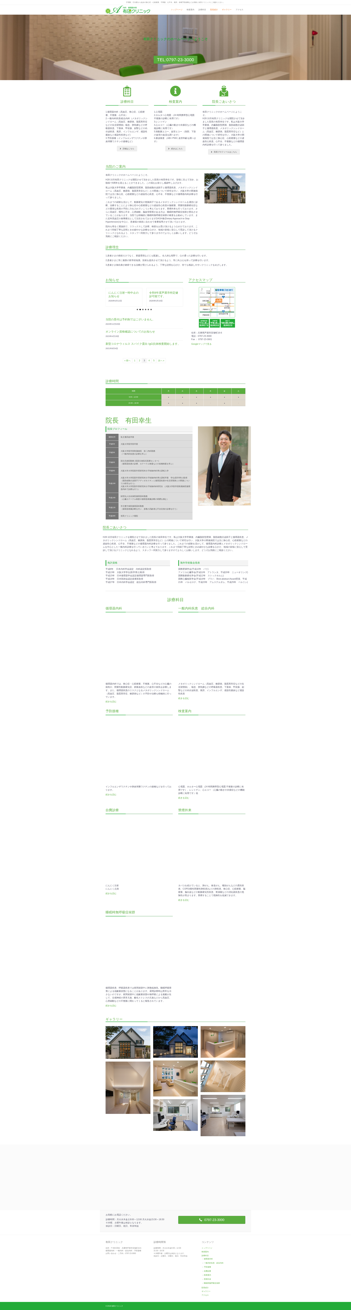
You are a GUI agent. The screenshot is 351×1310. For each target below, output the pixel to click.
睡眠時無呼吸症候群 (212, 1283)
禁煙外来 (207, 1279)
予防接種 (207, 1267)
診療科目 (202, 9)
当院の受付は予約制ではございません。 (130, 319)
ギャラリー (227, 9)
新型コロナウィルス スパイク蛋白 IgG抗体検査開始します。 (143, 343)
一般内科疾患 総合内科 (213, 1263)
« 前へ (127, 360)
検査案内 (190, 9)
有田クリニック (117, 1306)
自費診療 (207, 1271)
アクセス (239, 9)
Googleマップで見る (201, 344)
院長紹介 (214, 9)
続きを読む (111, 701)
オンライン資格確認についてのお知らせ (130, 331)
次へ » (161, 360)
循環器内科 (209, 1259)
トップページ (176, 9)
